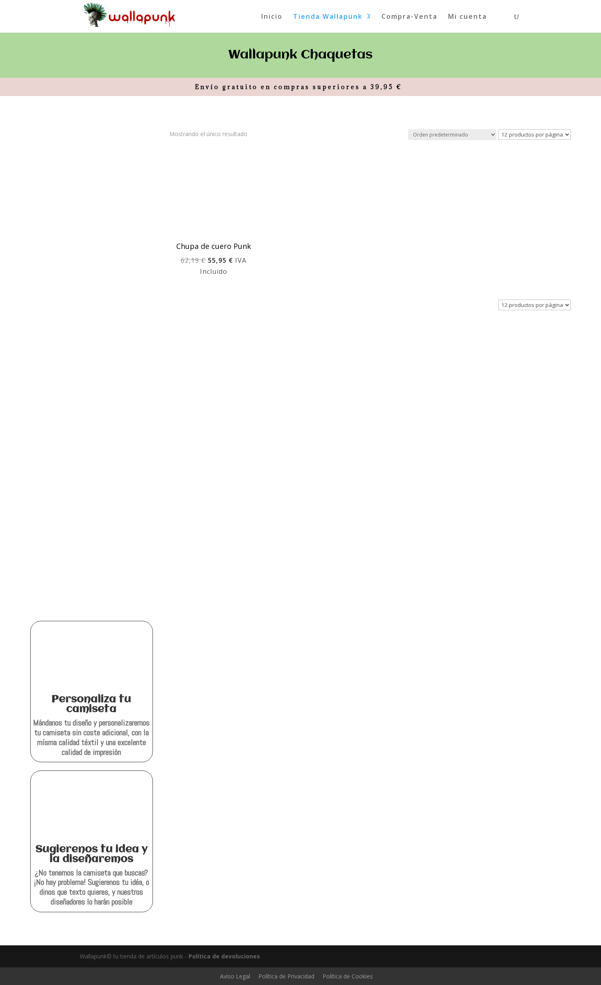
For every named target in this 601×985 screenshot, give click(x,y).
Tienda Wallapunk (328, 17)
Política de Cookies (348, 976)
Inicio (272, 17)
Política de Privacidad (286, 976)
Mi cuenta (467, 17)
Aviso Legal (235, 976)
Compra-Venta (409, 17)
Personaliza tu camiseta (91, 704)
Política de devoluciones (224, 956)
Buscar (139, 183)
